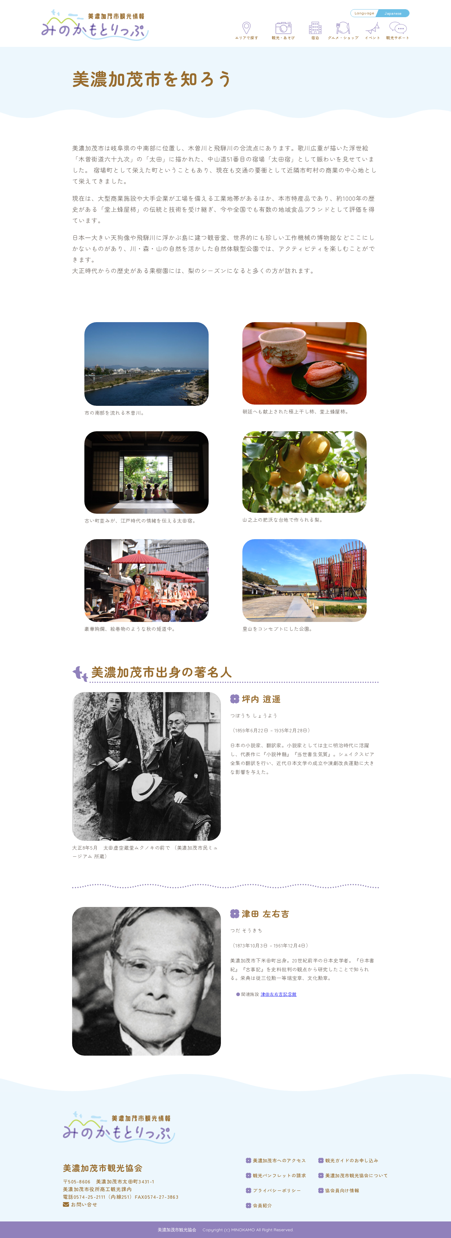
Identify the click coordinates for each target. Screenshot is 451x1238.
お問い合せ (84, 1204)
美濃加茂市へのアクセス (279, 1160)
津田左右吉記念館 (279, 994)
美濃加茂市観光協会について (356, 1175)
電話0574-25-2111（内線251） (99, 1196)
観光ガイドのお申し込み (351, 1160)
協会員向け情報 (342, 1190)
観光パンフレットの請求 (279, 1175)
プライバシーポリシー (277, 1190)
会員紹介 (262, 1205)
